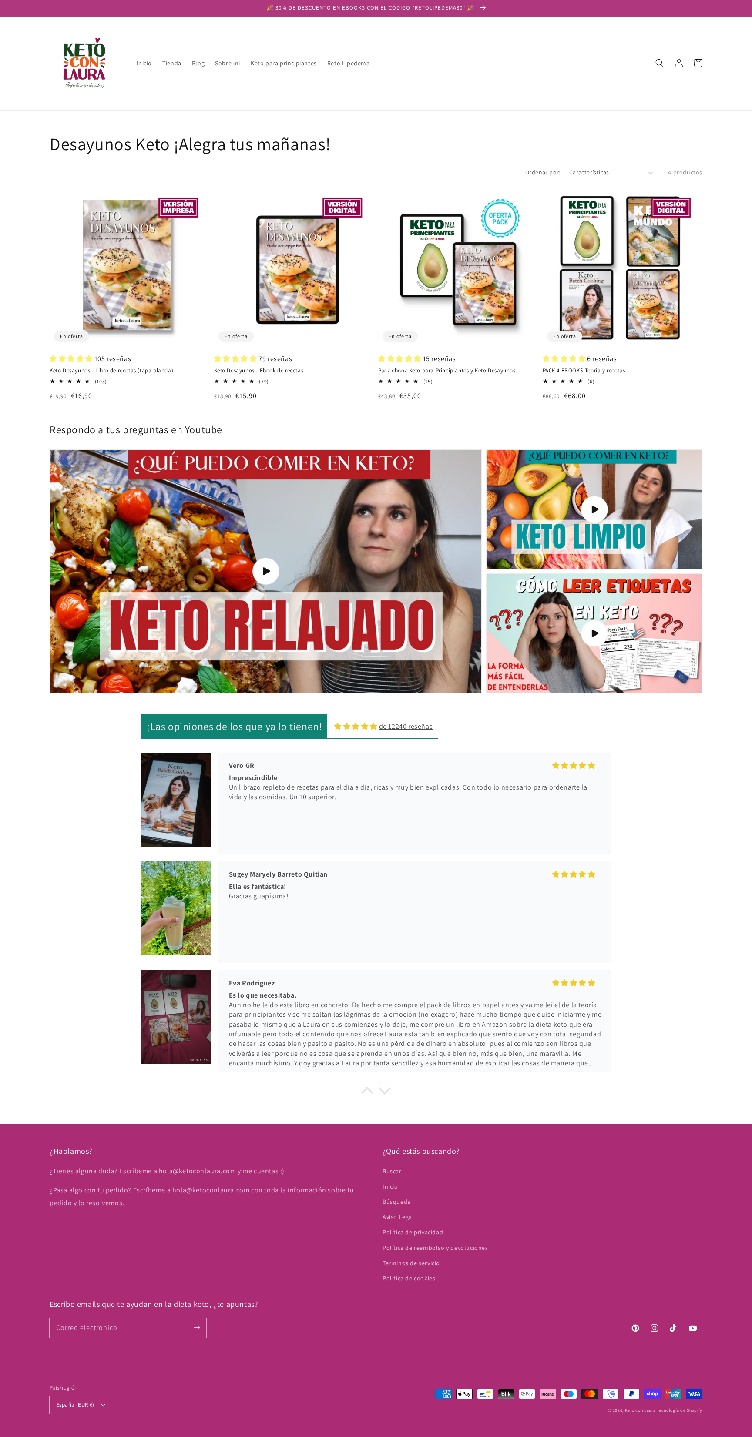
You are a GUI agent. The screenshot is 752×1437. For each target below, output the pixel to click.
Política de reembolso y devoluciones (435, 1248)
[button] (659, 63)
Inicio (390, 1186)
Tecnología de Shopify (679, 1410)
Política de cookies (409, 1278)
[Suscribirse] (196, 1327)
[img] (355, 726)
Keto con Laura (640, 1410)
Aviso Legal (398, 1217)
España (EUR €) (75, 1404)
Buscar (392, 1171)
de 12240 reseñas (406, 726)
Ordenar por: (543, 172)
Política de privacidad (413, 1232)
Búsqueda (397, 1202)
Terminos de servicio (411, 1263)
